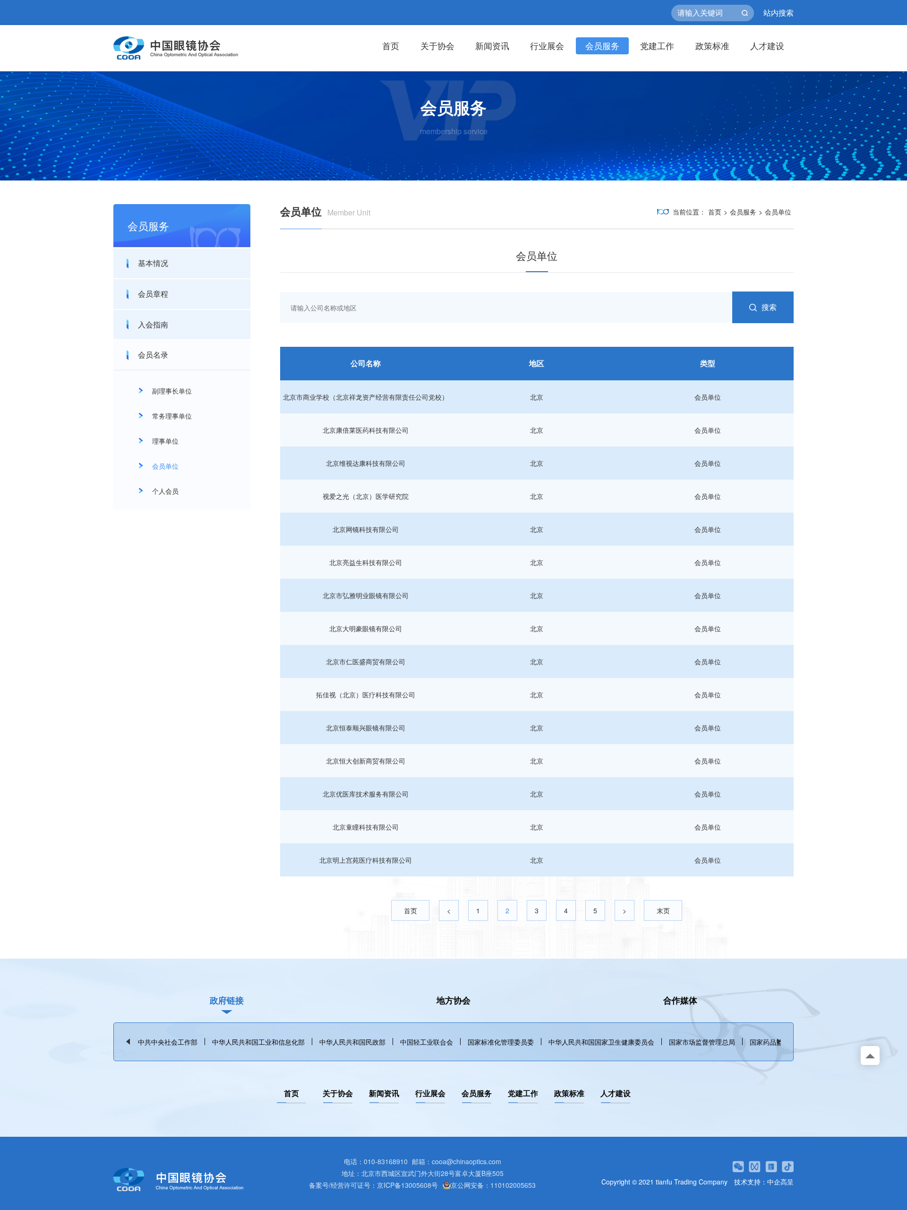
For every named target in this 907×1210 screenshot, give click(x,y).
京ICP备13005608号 (407, 1185)
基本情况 (153, 262)
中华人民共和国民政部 (352, 1042)
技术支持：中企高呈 (764, 1181)
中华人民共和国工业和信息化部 (258, 1042)
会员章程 (153, 293)
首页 (390, 45)
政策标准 (712, 45)
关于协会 (437, 45)
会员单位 (778, 211)
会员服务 (602, 45)
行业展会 (547, 45)
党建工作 (657, 45)
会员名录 (153, 354)
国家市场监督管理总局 (702, 1042)
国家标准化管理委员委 (501, 1042)
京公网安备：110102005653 (493, 1185)
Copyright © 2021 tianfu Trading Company (664, 1181)
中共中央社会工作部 (167, 1042)
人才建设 (767, 45)
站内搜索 (778, 13)
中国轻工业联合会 (426, 1042)
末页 (663, 910)
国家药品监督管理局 (779, 1042)
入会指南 (153, 324)
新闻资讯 (492, 45)
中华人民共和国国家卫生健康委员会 (601, 1042)
